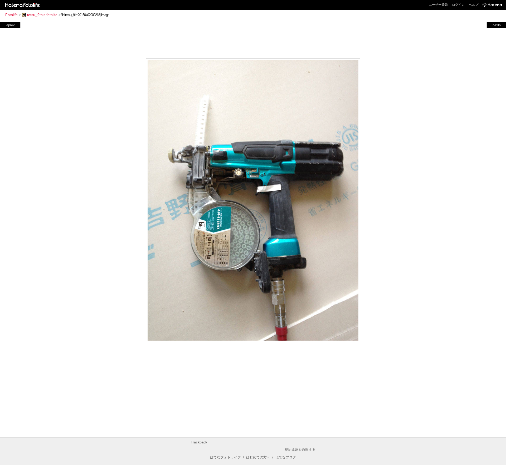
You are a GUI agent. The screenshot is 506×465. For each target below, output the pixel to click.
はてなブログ (285, 457)
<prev (10, 25)
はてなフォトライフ (225, 457)
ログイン (458, 5)
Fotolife (11, 15)
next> (497, 25)
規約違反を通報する (300, 450)
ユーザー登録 (438, 5)
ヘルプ (473, 5)
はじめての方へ (258, 457)
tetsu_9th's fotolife (42, 15)
